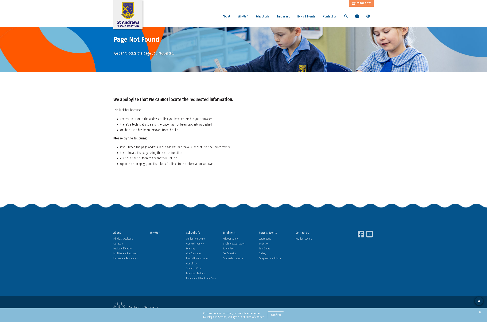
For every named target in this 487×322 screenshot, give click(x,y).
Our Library (191, 263)
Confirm (276, 315)
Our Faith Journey (195, 243)
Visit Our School (230, 238)
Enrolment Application (234, 243)
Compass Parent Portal (270, 258)
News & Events (306, 16)
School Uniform (193, 268)
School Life (262, 16)
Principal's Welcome (123, 238)
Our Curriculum (193, 253)
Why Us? (243, 16)
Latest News (265, 238)
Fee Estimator (229, 253)
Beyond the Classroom (197, 258)
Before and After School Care (201, 278)
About (226, 16)
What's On (264, 243)
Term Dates (264, 248)
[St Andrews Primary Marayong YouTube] (370, 234)
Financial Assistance (233, 258)
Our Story (118, 243)
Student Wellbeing (195, 238)
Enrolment (283, 16)
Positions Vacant (303, 238)
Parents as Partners (195, 273)
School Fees (229, 248)
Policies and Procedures (125, 258)
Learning (190, 248)
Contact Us (330, 16)
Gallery (262, 253)
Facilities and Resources (125, 253)
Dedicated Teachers (123, 248)
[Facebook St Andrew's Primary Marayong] (361, 234)
